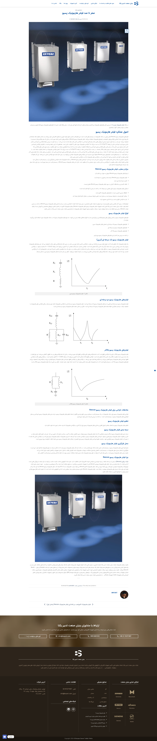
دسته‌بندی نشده (78, 10)
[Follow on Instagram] (73, 709)
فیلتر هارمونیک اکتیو (85, 604)
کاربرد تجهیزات (73, 3)
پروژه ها (66, 3)
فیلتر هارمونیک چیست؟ (118, 125)
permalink (71, 586)
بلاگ (60, 3)
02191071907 (67, 689)
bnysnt (73, 19)
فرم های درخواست (83, 3)
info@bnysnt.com (66, 694)
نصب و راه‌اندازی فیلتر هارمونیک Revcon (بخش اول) (62, 604)
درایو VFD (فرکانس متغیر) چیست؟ (98, 723)
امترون (20, 665)
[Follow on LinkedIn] (68, 709)
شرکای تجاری (94, 3)
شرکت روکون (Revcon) (122, 462)
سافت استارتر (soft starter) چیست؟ (97, 720)
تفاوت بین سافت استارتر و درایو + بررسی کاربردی (95, 716)
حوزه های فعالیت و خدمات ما (106, 3)
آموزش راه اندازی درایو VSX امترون (98, 726)
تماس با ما (54, 3)
